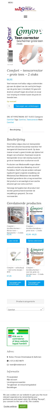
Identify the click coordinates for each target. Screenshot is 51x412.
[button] (40, 31)
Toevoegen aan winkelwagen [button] (15, 283)
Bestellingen (12, 387)
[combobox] (25, 309)
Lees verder (13, 241)
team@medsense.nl (17, 365)
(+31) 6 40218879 (16, 361)
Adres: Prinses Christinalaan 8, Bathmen (25, 357)
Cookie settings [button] (10, 406)
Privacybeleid (12, 377)
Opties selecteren (35, 241)
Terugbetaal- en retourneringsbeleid (21, 385)
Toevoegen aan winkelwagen (27, 106)
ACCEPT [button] (23, 406)
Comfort (10, 120)
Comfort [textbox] (24, 310)
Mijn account (12, 380)
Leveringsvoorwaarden (16, 382)
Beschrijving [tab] (15, 130)
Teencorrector (32, 120)
